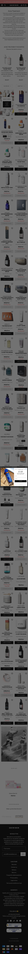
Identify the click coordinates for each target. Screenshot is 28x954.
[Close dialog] (26, 469)
